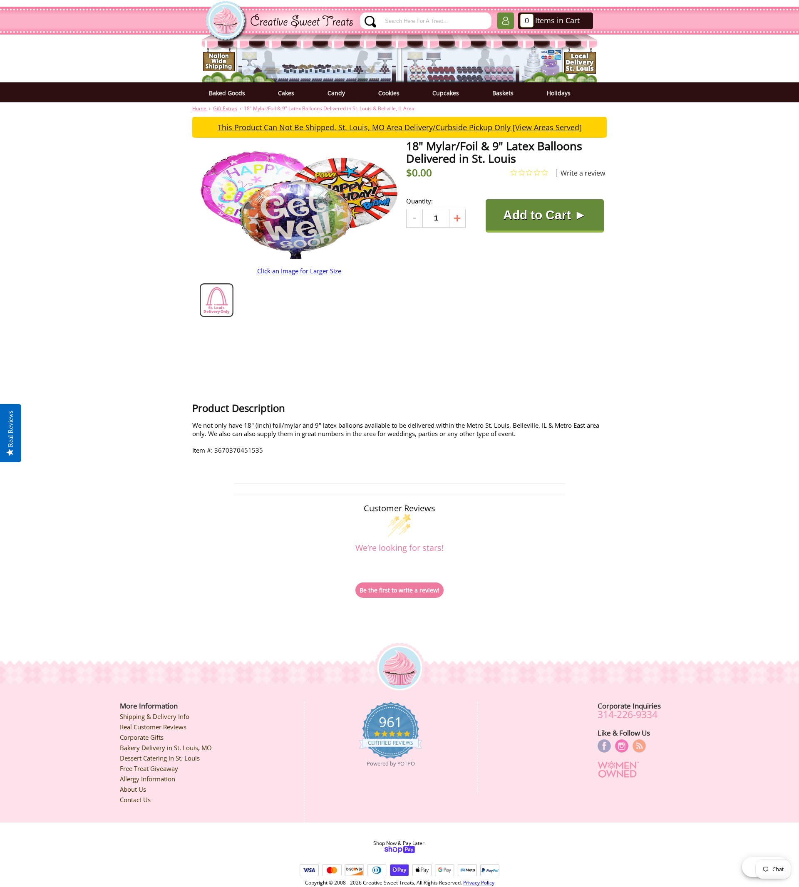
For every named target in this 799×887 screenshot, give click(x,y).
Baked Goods (227, 93)
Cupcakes (445, 93)
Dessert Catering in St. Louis (160, 758)
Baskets (503, 93)
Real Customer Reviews (153, 727)
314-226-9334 (628, 714)
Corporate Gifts (142, 737)
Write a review (583, 173)
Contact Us (135, 799)
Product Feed (639, 746)
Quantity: (419, 201)
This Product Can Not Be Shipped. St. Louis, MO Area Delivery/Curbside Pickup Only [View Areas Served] (400, 127)
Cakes (286, 93)
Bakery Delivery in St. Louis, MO (166, 747)
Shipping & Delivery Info (154, 716)
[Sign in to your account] (505, 22)
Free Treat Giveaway (149, 768)
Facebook (604, 746)
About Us (133, 789)
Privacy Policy (478, 882)
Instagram (621, 746)
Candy (336, 93)
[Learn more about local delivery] (216, 314)
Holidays (559, 93)
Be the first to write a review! (399, 590)
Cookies (389, 93)
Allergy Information (147, 779)
